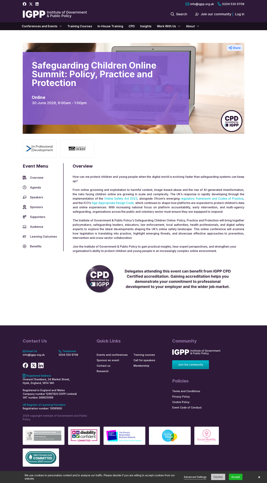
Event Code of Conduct (187, 407)
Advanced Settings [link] (195, 476)
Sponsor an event (108, 360)
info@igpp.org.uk (202, 4)
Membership (141, 365)
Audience (36, 227)
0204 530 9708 (233, 4)
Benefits (35, 246)
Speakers (36, 197)
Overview (36, 177)
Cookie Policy (180, 402)
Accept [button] (235, 476)
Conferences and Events (39, 26)
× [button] (259, 477)
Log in (239, 14)
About (190, 26)
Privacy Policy (181, 396)
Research (103, 371)
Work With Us (166, 26)
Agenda (35, 187)
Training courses (144, 354)
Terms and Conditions (186, 391)
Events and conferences (112, 354)
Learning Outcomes (43, 236)
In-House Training (110, 26)
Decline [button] (218, 476)
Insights (145, 26)
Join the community (190, 364)
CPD (132, 26)
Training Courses (79, 26)
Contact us (103, 365)
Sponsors (36, 207)
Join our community (216, 14)
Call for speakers (144, 360)
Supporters (37, 217)
